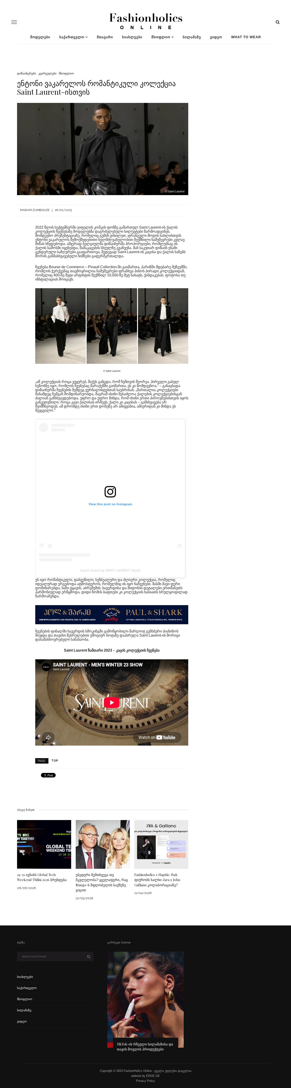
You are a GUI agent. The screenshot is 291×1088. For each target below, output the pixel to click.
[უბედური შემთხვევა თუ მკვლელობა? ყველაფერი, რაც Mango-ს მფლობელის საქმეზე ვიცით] (103, 844)
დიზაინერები (26, 73)
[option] (145, 1003)
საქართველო (71, 37)
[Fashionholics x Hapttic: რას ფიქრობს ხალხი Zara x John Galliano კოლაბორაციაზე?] (161, 844)
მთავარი (105, 37)
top (54, 760)
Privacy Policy (145, 1081)
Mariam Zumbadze (35, 210)
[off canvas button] (14, 22)
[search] (277, 22)
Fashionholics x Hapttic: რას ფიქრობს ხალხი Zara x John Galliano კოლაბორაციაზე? (157, 879)
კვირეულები (47, 73)
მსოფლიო (160, 37)
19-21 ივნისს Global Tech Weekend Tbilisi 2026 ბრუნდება (42, 877)
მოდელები (40, 37)
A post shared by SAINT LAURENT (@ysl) (110, 570)
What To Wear (246, 37)
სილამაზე (192, 37)
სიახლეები (132, 37)
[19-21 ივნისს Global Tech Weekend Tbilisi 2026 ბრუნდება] (44, 844)
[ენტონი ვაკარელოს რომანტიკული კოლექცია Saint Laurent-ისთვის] (102, 149)
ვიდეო (216, 37)
